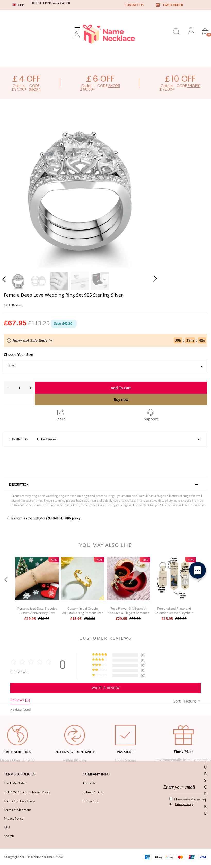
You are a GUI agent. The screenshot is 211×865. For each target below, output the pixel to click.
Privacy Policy (13, 818)
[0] (205, 31)
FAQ (7, 827)
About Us (89, 783)
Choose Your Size (18, 354)
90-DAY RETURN (59, 518)
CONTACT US (134, 5)
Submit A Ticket (94, 792)
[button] (14, 190)
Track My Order (15, 783)
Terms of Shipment (17, 810)
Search (9, 836)
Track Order (173, 5)
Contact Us (90, 801)
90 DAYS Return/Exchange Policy (27, 792)
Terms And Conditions (19, 801)
